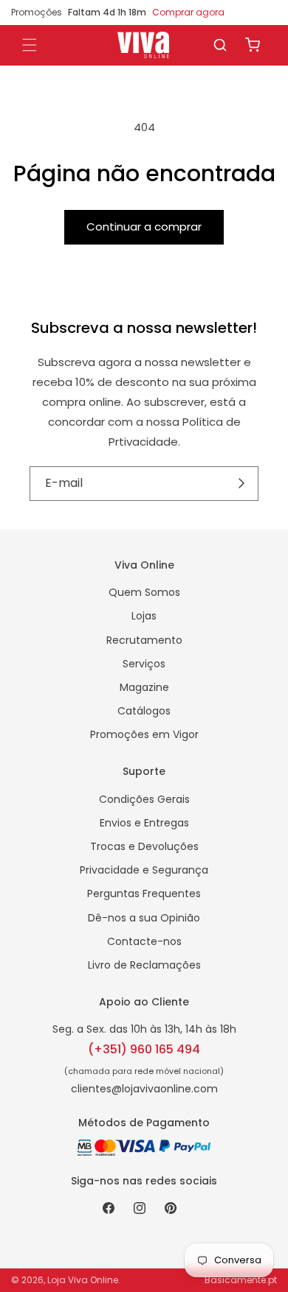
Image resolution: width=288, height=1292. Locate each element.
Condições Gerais (144, 799)
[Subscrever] (241, 483)
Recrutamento (144, 640)
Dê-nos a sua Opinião (144, 917)
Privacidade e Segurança (144, 870)
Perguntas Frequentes (144, 893)
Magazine (144, 687)
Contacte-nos (144, 941)
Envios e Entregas (144, 822)
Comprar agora (188, 12)
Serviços (144, 663)
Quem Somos (144, 592)
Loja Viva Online (82, 1280)
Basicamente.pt (241, 1280)
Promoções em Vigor (144, 734)
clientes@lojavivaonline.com (144, 1088)
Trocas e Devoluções (144, 846)
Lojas (144, 615)
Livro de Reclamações (144, 965)
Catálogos (144, 710)
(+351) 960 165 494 (144, 1049)
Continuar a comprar (144, 226)
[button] (220, 45)
